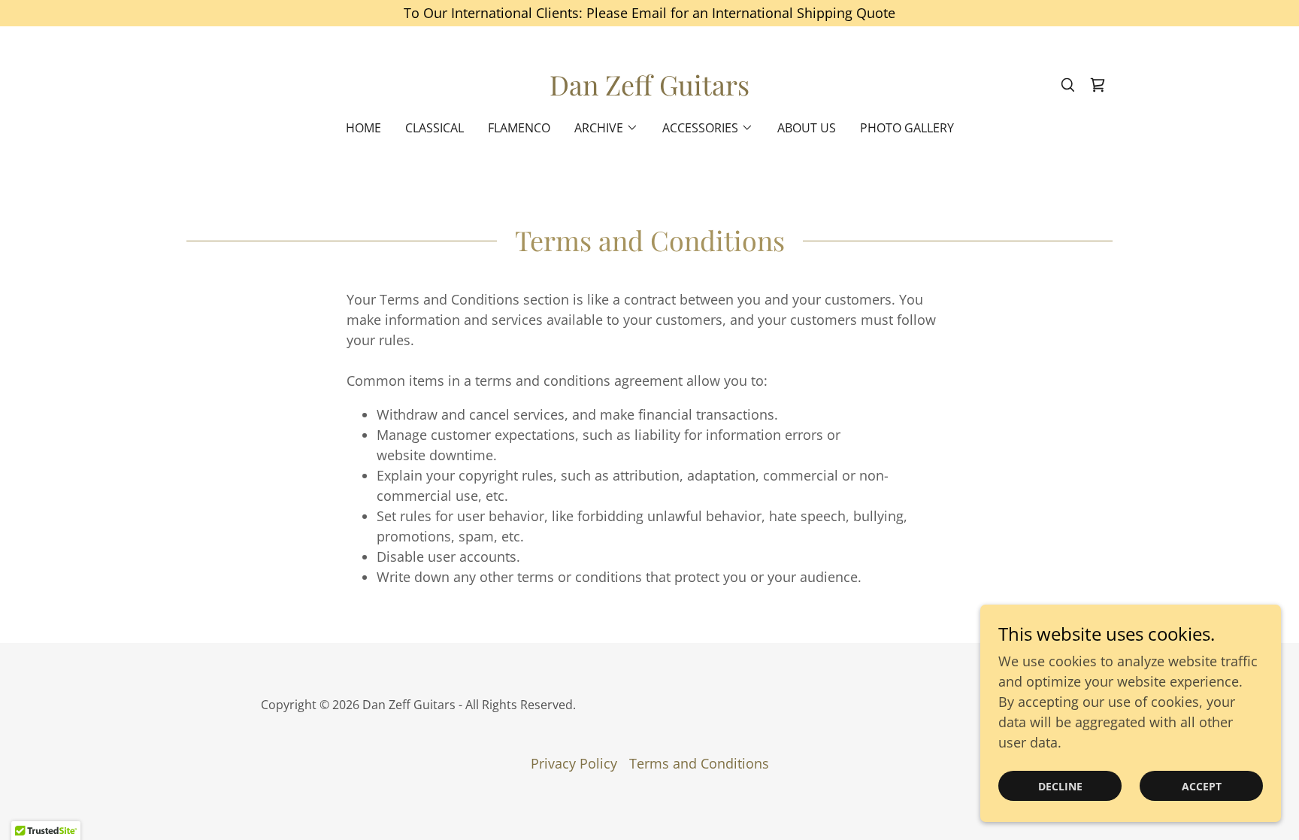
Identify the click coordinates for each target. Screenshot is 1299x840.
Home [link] (363, 128)
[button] (606, 128)
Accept (1202, 786)
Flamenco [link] (519, 128)
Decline (1060, 786)
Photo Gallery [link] (907, 128)
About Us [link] (806, 128)
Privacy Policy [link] (574, 763)
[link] (649, 90)
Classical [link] (434, 128)
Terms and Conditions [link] (699, 763)
